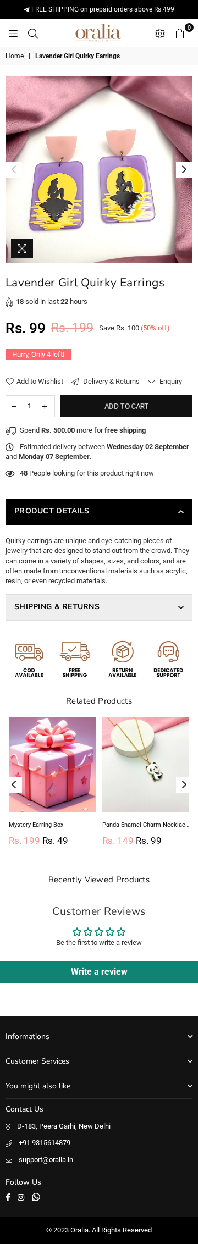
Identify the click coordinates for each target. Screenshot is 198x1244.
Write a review (99, 971)
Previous (14, 170)
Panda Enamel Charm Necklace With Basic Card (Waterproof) (145, 824)
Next (184, 170)
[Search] (33, 33)
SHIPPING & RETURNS (57, 606)
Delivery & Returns (110, 381)
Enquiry (170, 381)
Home (15, 56)
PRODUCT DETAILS (51, 511)
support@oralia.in (46, 1159)
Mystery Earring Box (36, 824)
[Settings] (160, 33)
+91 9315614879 (44, 1142)
